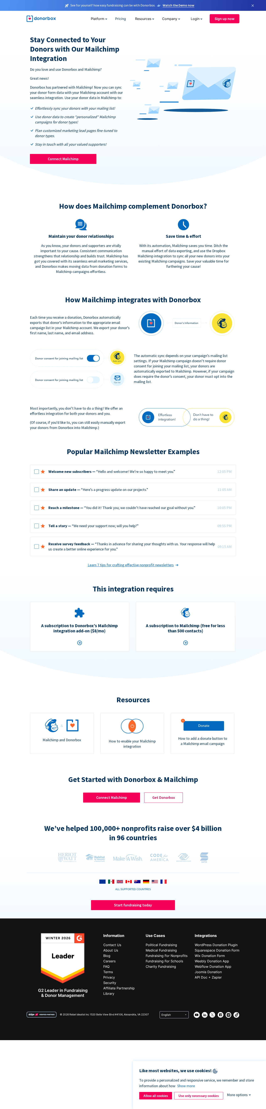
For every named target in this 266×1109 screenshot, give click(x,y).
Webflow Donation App (213, 966)
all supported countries (133, 889)
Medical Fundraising (161, 950)
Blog (106, 956)
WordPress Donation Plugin (216, 945)
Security (109, 983)
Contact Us (112, 945)
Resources (143, 19)
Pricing (120, 19)
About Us (110, 950)
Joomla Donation (208, 972)
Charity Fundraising (161, 966)
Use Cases (155, 935)
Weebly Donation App (212, 961)
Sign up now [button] (224, 19)
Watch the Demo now (178, 5)
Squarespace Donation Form (217, 950)
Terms (108, 972)
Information (113, 935)
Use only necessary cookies (199, 1096)
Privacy (109, 977)
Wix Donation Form (210, 956)
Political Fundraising (161, 945)
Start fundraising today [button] (133, 905)
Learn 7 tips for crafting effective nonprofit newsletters (131, 565)
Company (169, 19)
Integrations (206, 935)
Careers (109, 961)
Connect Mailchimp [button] (63, 158)
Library (108, 993)
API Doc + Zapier (208, 977)
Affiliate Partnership (119, 988)
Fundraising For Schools (164, 961)
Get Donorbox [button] (163, 797)
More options (237, 1094)
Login (195, 19)
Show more (186, 1085)
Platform (97, 19)
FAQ (106, 966)
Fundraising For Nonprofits (166, 956)
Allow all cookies (155, 1096)
